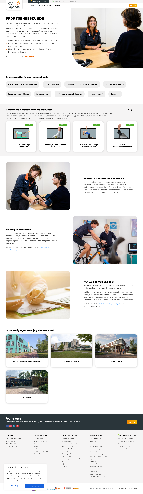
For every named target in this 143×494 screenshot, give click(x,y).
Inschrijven (132, 422)
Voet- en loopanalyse (41, 449)
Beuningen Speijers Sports (71, 454)
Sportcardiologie (39, 443)
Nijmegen (65, 464)
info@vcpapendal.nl (124, 446)
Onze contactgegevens (13, 438)
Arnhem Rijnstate (68, 446)
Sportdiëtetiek (39, 446)
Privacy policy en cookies (98, 456)
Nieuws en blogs (95, 438)
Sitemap (134, 488)
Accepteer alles (35, 486)
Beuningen (66, 451)
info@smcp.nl (10, 441)
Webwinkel (73, 1)
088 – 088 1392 (122, 449)
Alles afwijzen (15, 486)
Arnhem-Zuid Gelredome (70, 449)
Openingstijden (11, 446)
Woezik (64, 466)
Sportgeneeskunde (40, 441)
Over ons (57, 5)
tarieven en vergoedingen (110, 304)
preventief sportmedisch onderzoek (37, 250)
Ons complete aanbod (125, 438)
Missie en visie (95, 443)
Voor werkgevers (123, 443)
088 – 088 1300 (30, 56)
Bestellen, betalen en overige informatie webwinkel (97, 469)
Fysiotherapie (38, 438)
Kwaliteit (93, 441)
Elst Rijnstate (66, 456)
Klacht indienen (95, 474)
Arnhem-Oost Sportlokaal (70, 443)
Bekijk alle (132, 110)
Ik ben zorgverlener (45, 5)
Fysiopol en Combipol (41, 451)
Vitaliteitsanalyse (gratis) (126, 441)
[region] (25, 477)
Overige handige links (97, 476)
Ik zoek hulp (33, 5)
